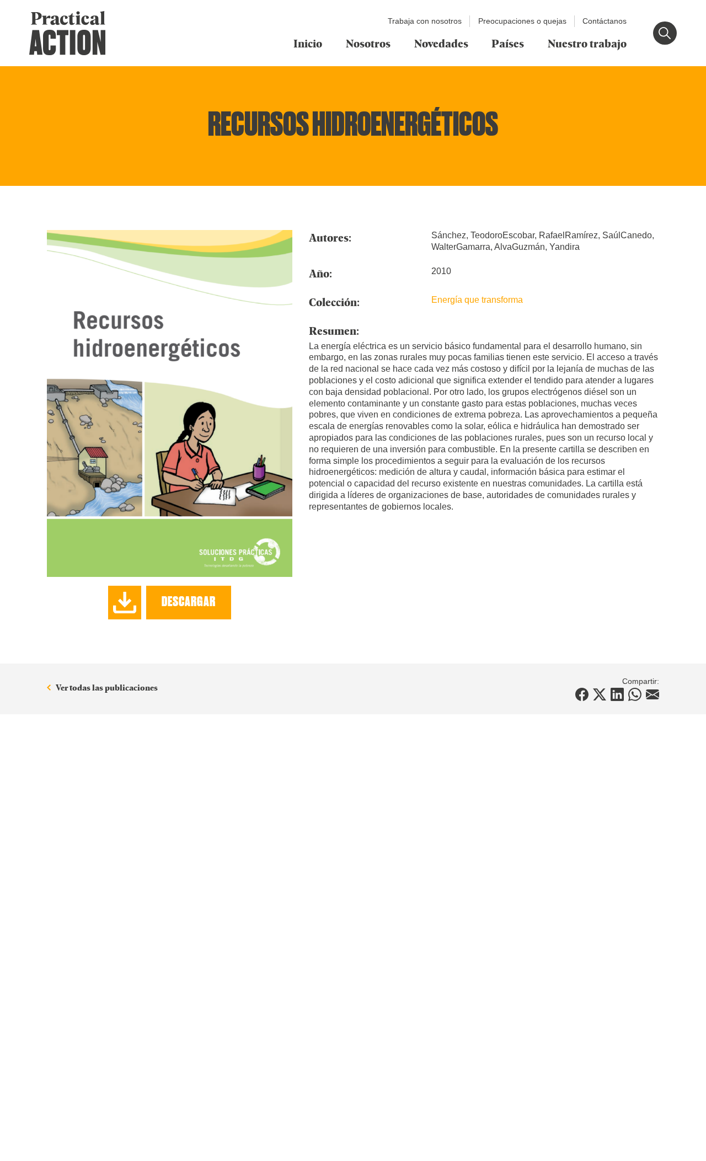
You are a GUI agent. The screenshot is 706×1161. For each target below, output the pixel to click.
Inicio (307, 43)
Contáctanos (604, 21)
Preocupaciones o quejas (522, 21)
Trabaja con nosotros (425, 21)
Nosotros (368, 43)
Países (507, 43)
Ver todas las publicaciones (107, 688)
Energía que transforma (477, 299)
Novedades (441, 43)
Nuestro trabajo (587, 43)
